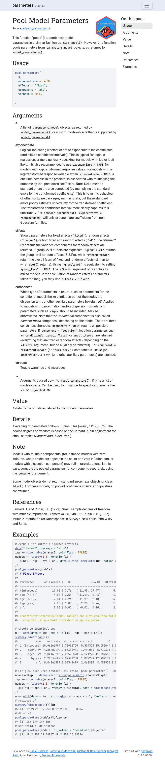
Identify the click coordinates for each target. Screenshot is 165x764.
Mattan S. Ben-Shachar (91, 751)
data (18, 548)
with (26, 633)
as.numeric (76, 675)
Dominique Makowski (63, 751)
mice (39, 552)
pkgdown (147, 751)
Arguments (130, 32)
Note (126, 53)
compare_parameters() (60, 213)
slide (63, 675)
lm (20, 561)
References (130, 60)
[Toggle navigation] (147, 6)
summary (20, 637)
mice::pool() (72, 43)
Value (127, 39)
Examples (130, 67)
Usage (127, 26)
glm (20, 688)
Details (128, 46)
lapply (36, 556)
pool (41, 637)
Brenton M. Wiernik (53, 755)
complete (87, 561)
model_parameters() (27, 52)
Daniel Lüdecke (39, 751)
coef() (34, 264)
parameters (22, 5)
